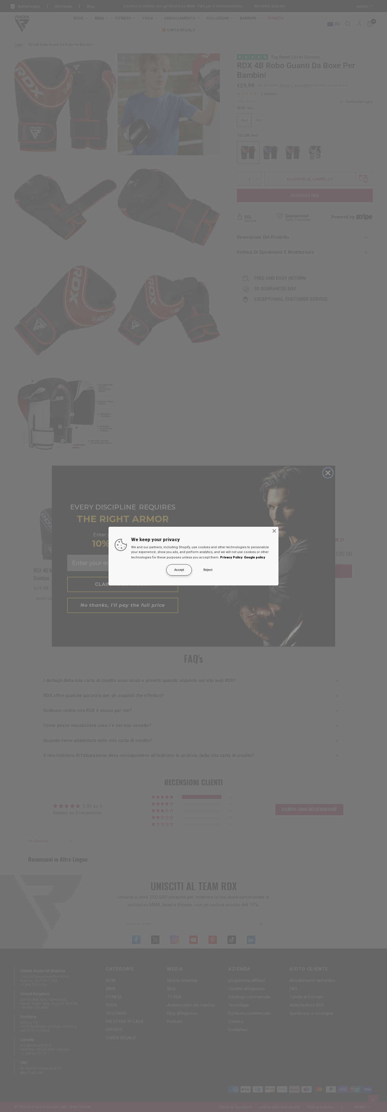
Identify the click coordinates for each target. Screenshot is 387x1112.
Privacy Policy (231, 557)
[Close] (274, 531)
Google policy (254, 557)
